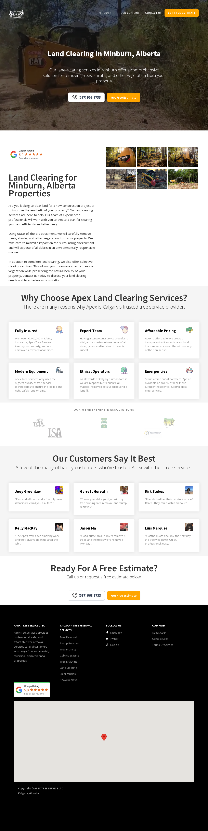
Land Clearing (68, 668)
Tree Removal (68, 637)
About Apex (159, 632)
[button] (106, 13)
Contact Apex (160, 638)
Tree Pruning (68, 649)
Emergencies (68, 674)
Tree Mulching (68, 661)
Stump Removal (69, 643)
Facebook (116, 632)
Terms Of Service (162, 645)
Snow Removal (69, 680)
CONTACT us (153, 13)
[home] (17, 13)
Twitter (114, 638)
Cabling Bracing (69, 655)
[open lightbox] (121, 157)
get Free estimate (182, 13)
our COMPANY (130, 13)
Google (114, 645)
